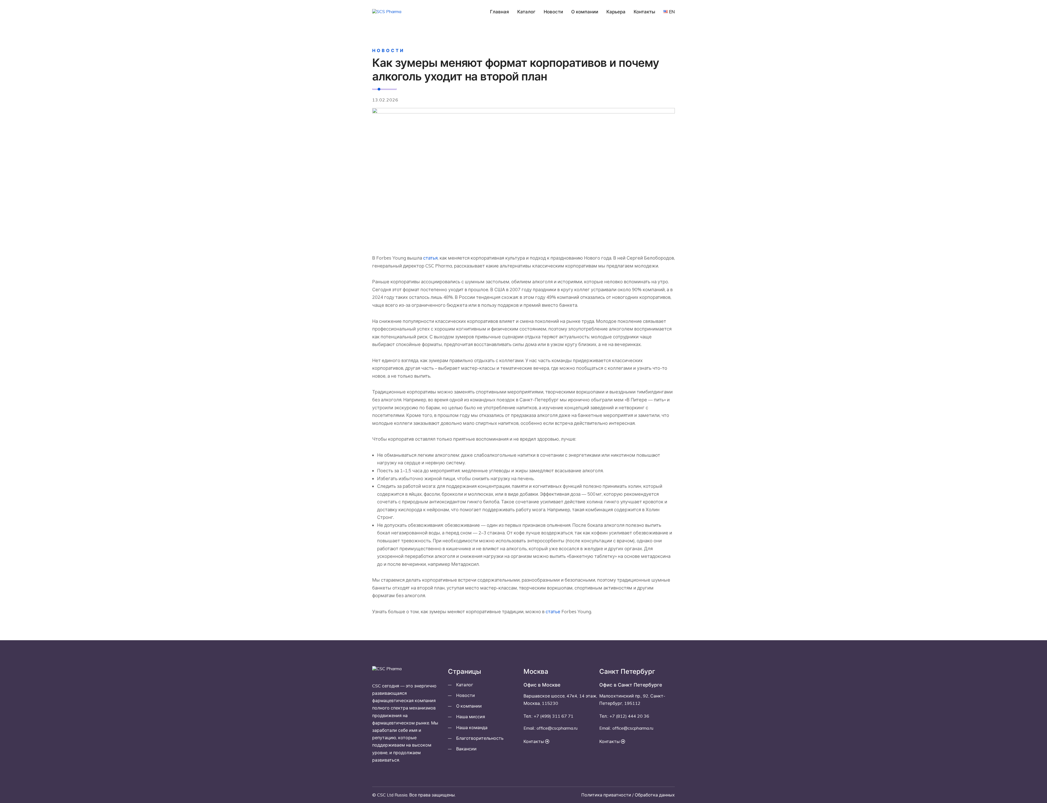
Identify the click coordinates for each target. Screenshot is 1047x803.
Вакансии (466, 748)
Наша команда (472, 727)
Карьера (615, 11)
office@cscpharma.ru (557, 728)
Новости (553, 11)
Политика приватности (606, 795)
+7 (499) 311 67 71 (553, 716)
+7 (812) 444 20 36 (629, 716)
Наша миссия (470, 716)
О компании (584, 11)
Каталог (526, 11)
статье (553, 611)
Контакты (644, 11)
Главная (499, 11)
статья (430, 258)
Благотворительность (480, 738)
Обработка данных (655, 795)
